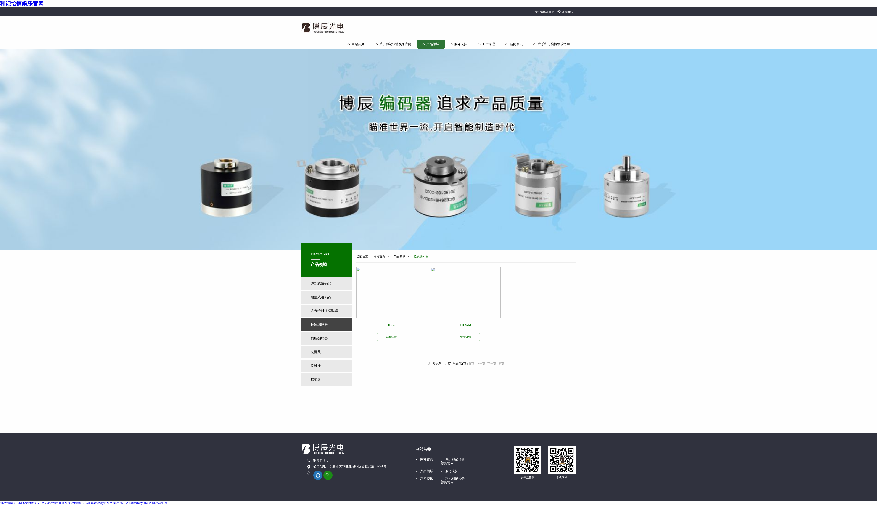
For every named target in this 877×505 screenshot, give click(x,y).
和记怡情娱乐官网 (22, 4)
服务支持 (460, 44)
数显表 (316, 379)
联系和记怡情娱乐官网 (554, 44)
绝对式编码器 (321, 283)
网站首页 (357, 44)
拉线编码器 (319, 324)
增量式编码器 (321, 297)
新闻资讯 (516, 44)
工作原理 (488, 44)
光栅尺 (316, 352)
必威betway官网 (99, 503)
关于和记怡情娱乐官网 (395, 44)
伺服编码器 (319, 338)
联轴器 (316, 366)
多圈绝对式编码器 (324, 311)
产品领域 (432, 44)
